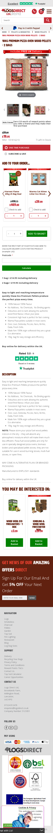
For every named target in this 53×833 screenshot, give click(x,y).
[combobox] (26, 20)
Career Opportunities (13, 677)
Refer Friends (8, 122)
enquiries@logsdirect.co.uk (16, 708)
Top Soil (8, 633)
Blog (6, 642)
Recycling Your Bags (13, 659)
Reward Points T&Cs (13, 668)
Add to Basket (14, 542)
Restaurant (9, 639)
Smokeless (9, 622)
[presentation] (2, 28)
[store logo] (12, 12)
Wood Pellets (41, 32)
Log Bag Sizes (10, 645)
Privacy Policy (10, 662)
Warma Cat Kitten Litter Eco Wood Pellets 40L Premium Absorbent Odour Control (38, 192)
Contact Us (9, 671)
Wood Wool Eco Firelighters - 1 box (14, 524)
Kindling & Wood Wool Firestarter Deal (38, 525)
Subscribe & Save (17, 153)
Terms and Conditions (14, 665)
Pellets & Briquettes (21, 32)
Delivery (8, 656)
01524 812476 (10, 705)
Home (4, 32)
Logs (6, 619)
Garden (7, 630)
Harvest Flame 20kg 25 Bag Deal (13, 192)
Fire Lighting (9, 636)
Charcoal (8, 625)
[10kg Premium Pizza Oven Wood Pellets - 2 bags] (13, 110)
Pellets (7, 627)
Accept (9, 825)
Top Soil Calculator (12, 674)
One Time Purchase (18, 147)
